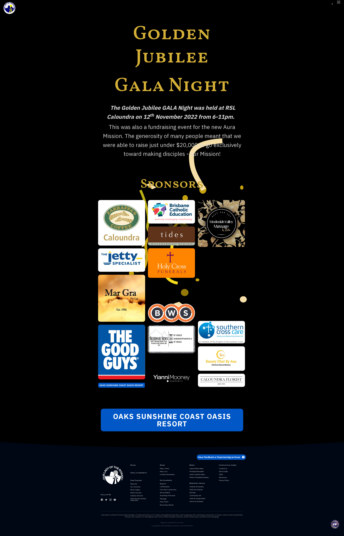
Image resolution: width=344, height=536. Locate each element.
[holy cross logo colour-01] (171, 263)
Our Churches (135, 487)
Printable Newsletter (196, 471)
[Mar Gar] (121, 298)
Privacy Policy (224, 480)
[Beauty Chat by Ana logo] (221, 358)
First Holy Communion (168, 490)
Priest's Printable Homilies (199, 477)
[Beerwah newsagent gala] (171, 339)
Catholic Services (136, 496)
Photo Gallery (135, 490)
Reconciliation (165, 493)
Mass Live (163, 471)
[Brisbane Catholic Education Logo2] (171, 212)
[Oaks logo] (121, 385)
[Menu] (338, 2)
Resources (223, 477)
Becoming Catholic (167, 505)
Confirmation (165, 487)
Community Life (195, 495)
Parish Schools (135, 493)
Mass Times (164, 468)
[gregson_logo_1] (171, 291)
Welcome (133, 484)
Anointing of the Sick (167, 495)
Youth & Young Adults (197, 498)
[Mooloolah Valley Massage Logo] (221, 223)
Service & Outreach (196, 501)
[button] (172, 420)
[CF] (221, 380)
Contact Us (223, 468)
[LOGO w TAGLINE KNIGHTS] (221, 332)
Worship (192, 493)
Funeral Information (167, 474)
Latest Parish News (196, 468)
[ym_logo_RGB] (171, 379)
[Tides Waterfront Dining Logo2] (171, 235)
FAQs (221, 474)
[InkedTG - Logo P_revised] (221, 284)
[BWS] (171, 313)
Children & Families (196, 487)
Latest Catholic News (197, 474)
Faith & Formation (196, 490)
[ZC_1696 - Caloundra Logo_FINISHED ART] (121, 223)
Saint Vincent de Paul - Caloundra (138, 499)
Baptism (163, 484)
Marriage (163, 499)
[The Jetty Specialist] (121, 260)
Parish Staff (223, 471)
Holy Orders (164, 502)
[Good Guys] (121, 352)
